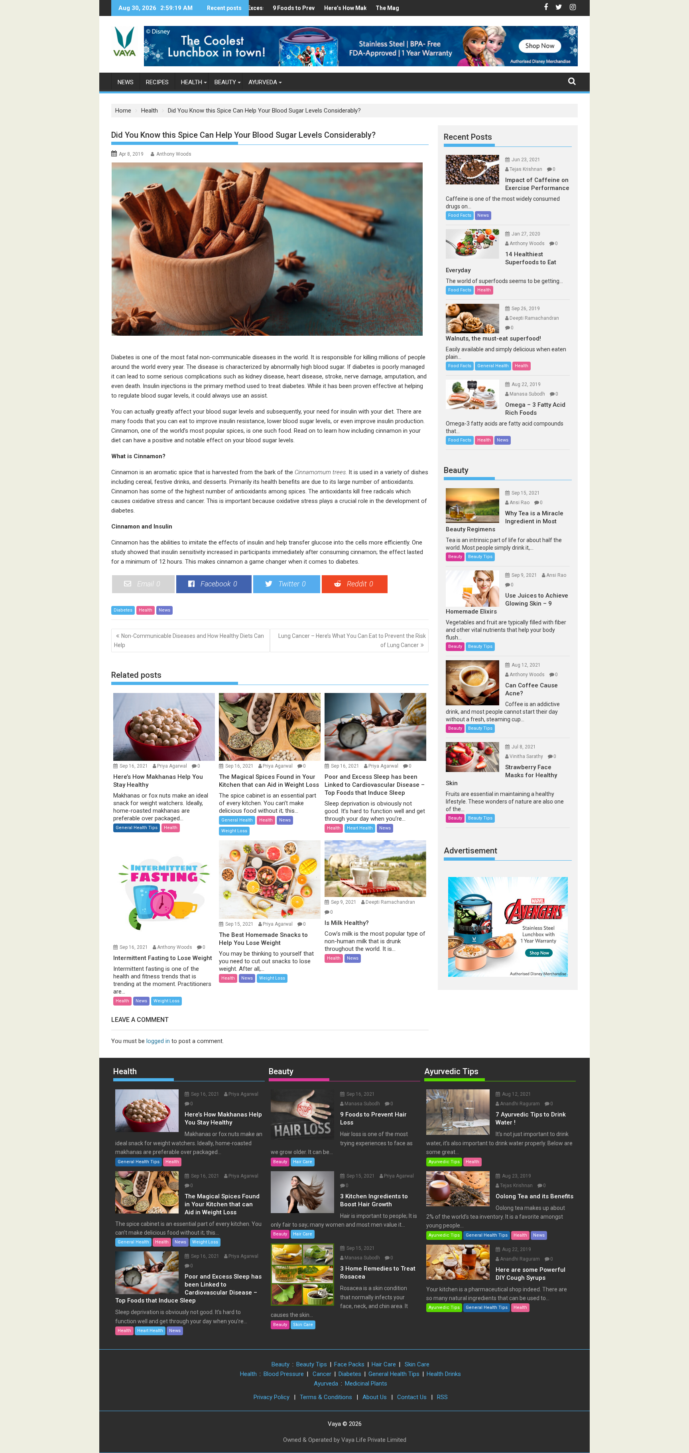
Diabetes (123, 610)
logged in (158, 1041)
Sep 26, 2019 (526, 308)
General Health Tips (136, 827)
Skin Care (303, 1324)
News (126, 82)
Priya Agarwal (172, 766)
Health (191, 82)
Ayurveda (262, 82)
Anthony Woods (173, 154)
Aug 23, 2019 (516, 1176)
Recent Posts (468, 137)
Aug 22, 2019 (526, 384)
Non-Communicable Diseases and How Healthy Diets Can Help (189, 640)
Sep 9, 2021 (343, 902)
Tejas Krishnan (526, 169)
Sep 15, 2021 (239, 924)
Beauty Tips (480, 556)
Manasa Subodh (527, 394)
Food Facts (459, 215)
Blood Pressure (284, 1374)
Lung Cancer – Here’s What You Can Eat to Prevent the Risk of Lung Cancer (352, 640)
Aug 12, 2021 (526, 665)
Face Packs (349, 1364)
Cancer (322, 1374)
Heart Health (360, 828)
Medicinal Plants (366, 1383)
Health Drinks (444, 1374)
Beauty (225, 82)
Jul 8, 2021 (524, 747)
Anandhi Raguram (520, 1104)
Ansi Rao (520, 502)
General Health (237, 820)
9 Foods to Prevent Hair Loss (282, 8)
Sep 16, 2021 (134, 766)
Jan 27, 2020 (526, 234)
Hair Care (302, 1161)
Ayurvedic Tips (451, 1071)
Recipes (157, 82)
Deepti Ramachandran (390, 902)
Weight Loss (234, 830)
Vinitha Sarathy (526, 756)
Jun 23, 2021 (526, 159)
